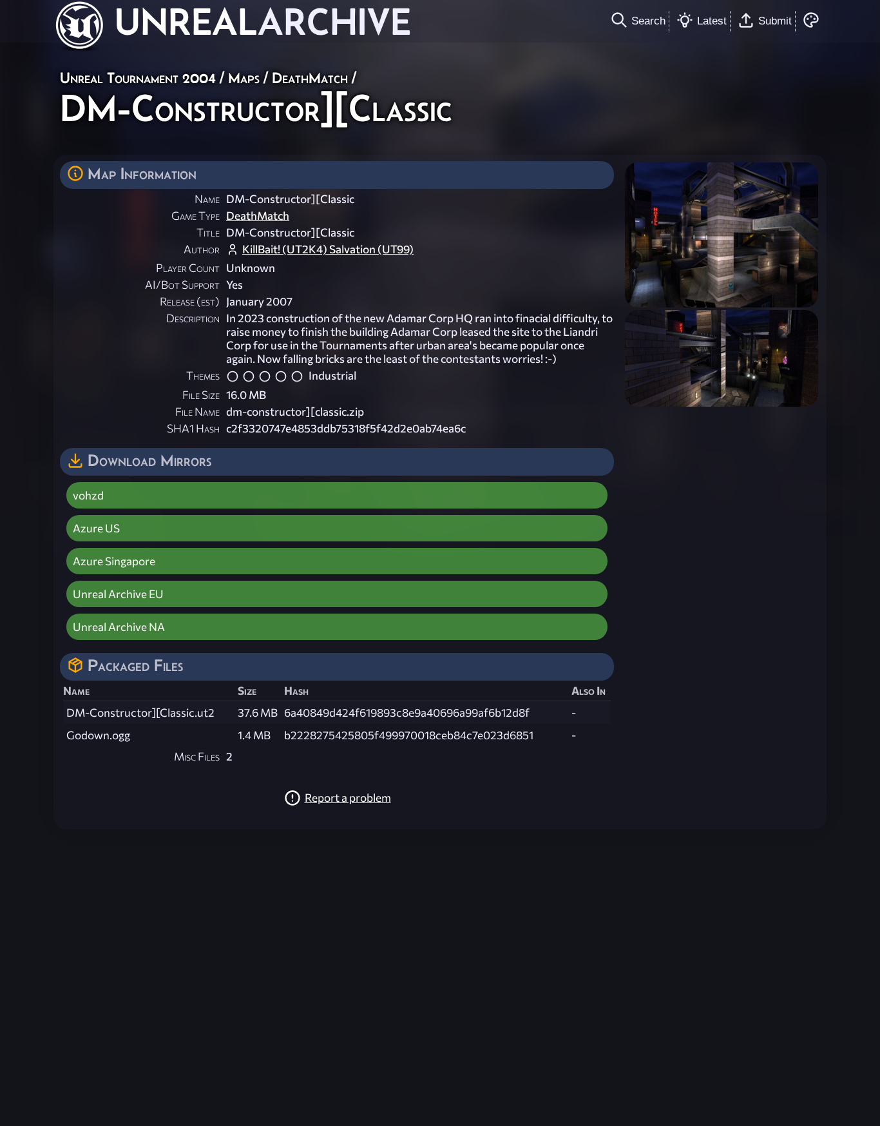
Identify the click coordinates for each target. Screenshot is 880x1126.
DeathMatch (310, 77)
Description (193, 318)
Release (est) (190, 301)
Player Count (188, 268)
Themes (203, 375)
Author (202, 249)
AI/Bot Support (182, 284)
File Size (201, 395)
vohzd (88, 495)
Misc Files (197, 756)
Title (208, 232)
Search (648, 20)
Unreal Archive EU (118, 594)
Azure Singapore (114, 561)
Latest (712, 20)
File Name (197, 411)
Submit (775, 20)
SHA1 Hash (193, 428)
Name (207, 199)
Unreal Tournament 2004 (138, 77)
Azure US (96, 528)
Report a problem (348, 797)
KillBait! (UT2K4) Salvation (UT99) (328, 249)
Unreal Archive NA (119, 627)
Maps (244, 77)
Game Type (195, 215)
